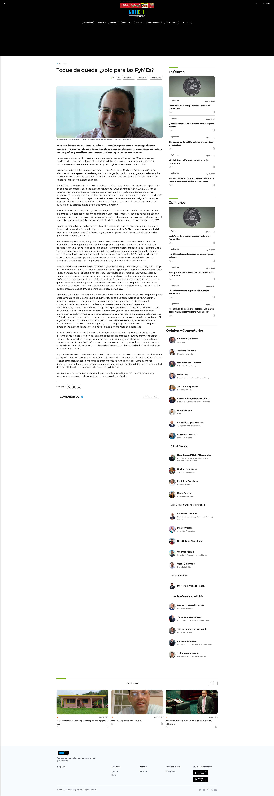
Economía (113, 22)
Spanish (115, 771)
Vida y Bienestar (171, 22)
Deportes (138, 22)
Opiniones (126, 22)
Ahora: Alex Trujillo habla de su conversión (72, 721)
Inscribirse (266, 3)
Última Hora (88, 22)
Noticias (101, 22)
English (114, 775)
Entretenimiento (154, 22)
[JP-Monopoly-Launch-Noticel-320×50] (137, 5)
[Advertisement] (137, 41)
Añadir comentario (150, 397)
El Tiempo (187, 22)
